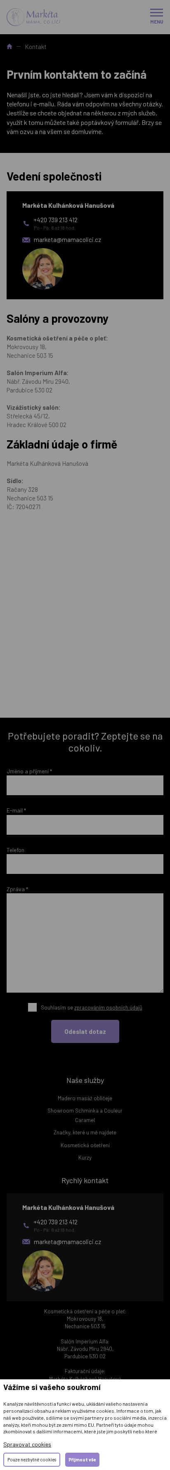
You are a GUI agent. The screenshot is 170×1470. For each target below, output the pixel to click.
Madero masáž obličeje (85, 1098)
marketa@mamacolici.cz (67, 239)
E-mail (16, 810)
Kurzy (85, 1157)
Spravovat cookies (27, 1444)
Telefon (15, 849)
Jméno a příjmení (29, 771)
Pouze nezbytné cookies (31, 1459)
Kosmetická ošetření (85, 1145)
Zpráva (17, 888)
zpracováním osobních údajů (108, 1007)
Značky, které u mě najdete (85, 1132)
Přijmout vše (82, 1459)
